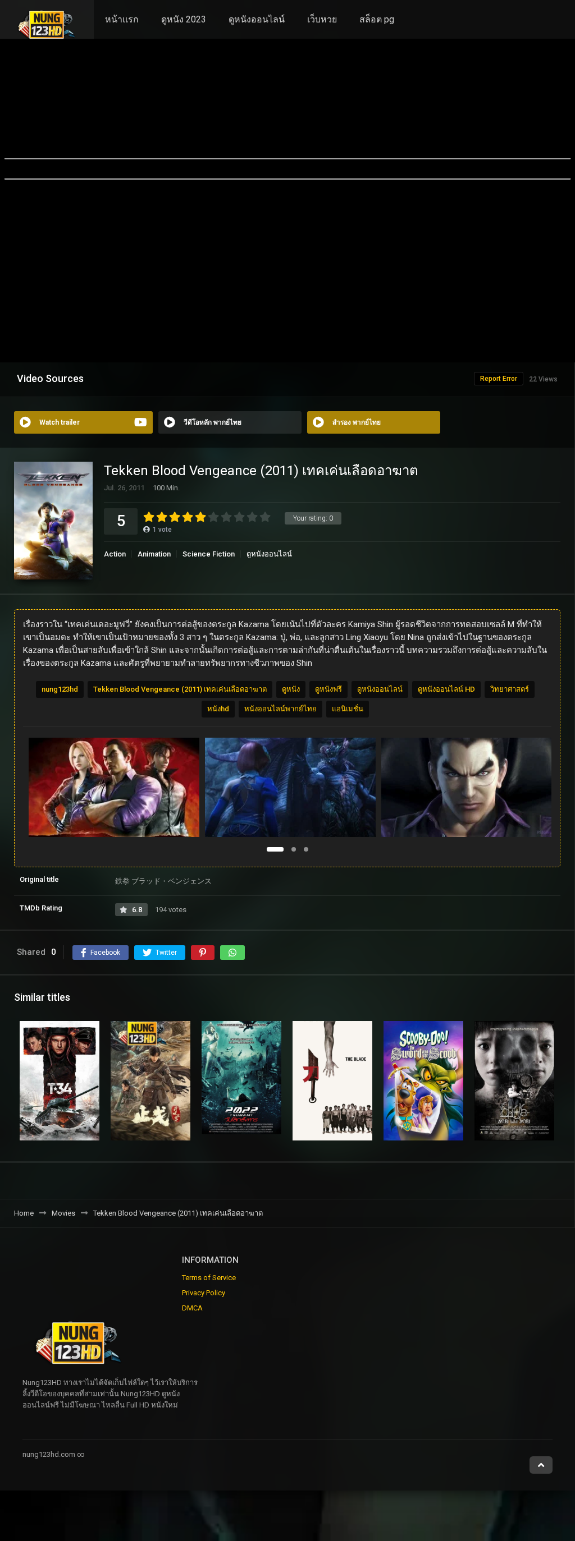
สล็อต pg (376, 19)
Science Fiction (208, 554)
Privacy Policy (203, 1293)
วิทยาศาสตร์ (509, 689)
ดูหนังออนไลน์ (257, 19)
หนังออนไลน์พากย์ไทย (280, 709)
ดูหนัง (291, 689)
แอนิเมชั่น (347, 709)
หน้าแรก (122, 19)
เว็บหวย (322, 19)
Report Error (498, 379)
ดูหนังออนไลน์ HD (446, 689)
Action (115, 554)
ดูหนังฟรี (328, 689)
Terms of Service (209, 1277)
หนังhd (218, 709)
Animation (154, 554)
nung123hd (60, 689)
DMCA (192, 1308)
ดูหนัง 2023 (183, 19)
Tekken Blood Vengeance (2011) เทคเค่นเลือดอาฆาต (180, 689)
